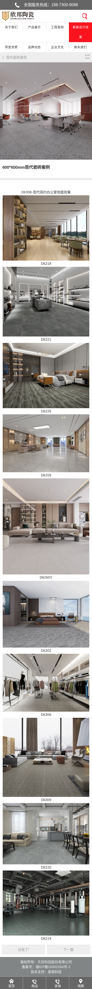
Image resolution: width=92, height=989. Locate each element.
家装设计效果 (81, 32)
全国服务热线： (51, 5)
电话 (34, 986)
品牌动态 (34, 47)
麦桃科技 (55, 972)
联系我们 (80, 47)
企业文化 (57, 47)
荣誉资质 (11, 47)
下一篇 (68, 950)
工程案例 (57, 27)
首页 (11, 986)
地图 (81, 986)
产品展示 (34, 27)
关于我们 (11, 27)
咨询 (57, 986)
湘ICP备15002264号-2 (53, 967)
